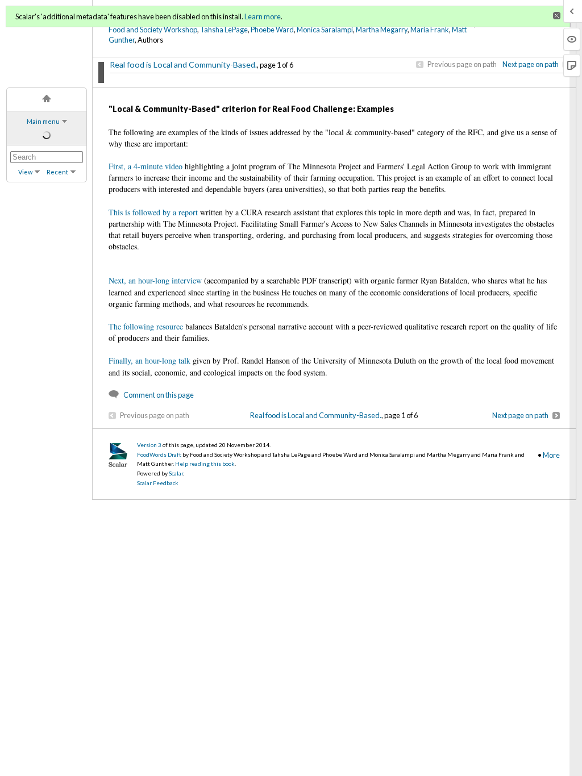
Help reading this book (205, 463)
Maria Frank (429, 29)
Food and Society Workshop (153, 29)
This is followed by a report (153, 212)
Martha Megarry (382, 29)
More (551, 455)
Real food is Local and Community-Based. (183, 64)
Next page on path (530, 64)
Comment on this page (158, 394)
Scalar (176, 473)
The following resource (146, 326)
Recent (57, 172)
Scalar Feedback (157, 482)
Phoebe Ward (272, 29)
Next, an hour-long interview (155, 280)
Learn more (262, 16)
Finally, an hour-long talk (149, 360)
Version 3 (149, 444)
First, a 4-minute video (145, 166)
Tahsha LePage (224, 29)
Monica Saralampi (325, 29)
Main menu (43, 121)
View (25, 172)
